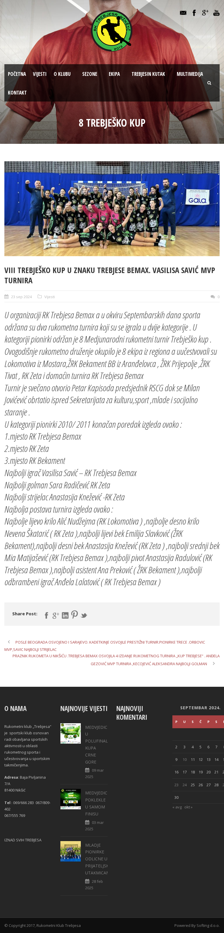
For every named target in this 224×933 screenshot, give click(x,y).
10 (185, 759)
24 (185, 784)
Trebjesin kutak (148, 74)
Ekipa (114, 74)
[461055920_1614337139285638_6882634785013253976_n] (112, 208)
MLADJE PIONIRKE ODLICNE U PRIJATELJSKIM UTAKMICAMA (99, 859)
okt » (188, 807)
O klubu (62, 74)
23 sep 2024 (21, 296)
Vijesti (40, 74)
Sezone (89, 74)
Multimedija (190, 74)
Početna (17, 74)
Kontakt (17, 92)
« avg (177, 807)
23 (176, 784)
